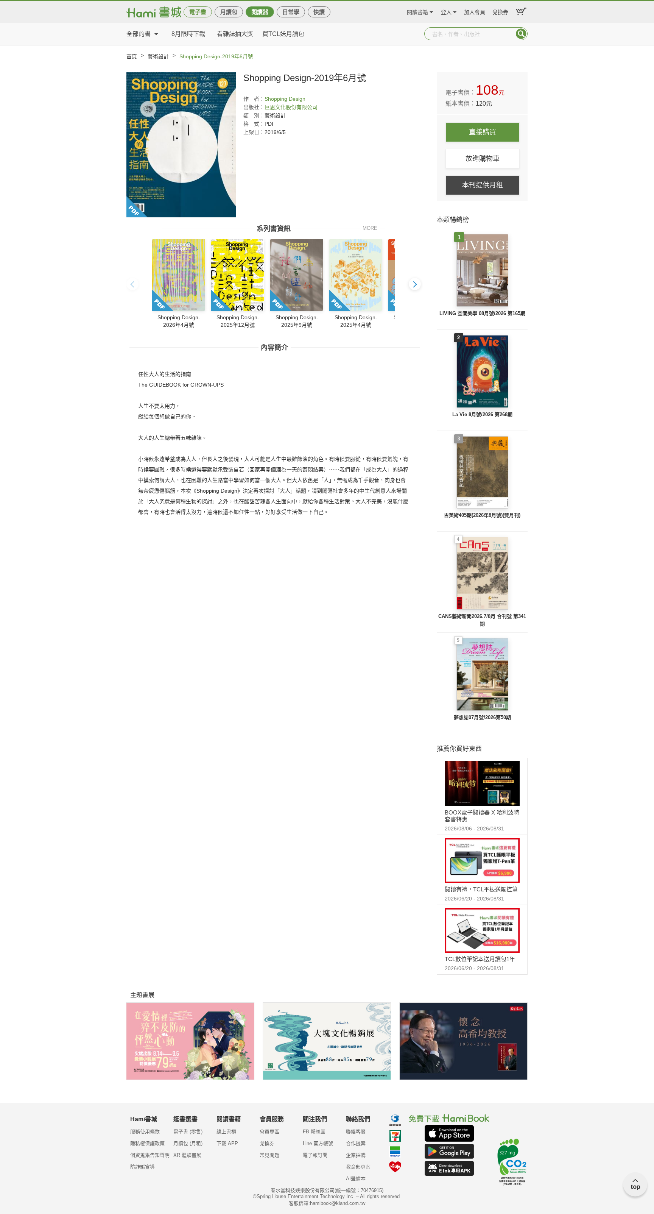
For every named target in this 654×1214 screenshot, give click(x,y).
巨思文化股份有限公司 (291, 107)
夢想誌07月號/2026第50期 (482, 717)
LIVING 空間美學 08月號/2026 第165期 (482, 313)
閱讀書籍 (417, 11)
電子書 (197, 12)
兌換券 (500, 11)
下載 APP (227, 1143)
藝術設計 (158, 56)
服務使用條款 (145, 1131)
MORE (370, 228)
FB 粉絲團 (314, 1131)
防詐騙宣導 (142, 1167)
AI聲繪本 (356, 1178)
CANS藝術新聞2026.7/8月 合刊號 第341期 (482, 620)
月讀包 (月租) (187, 1143)
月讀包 (228, 12)
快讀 (319, 12)
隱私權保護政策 (147, 1143)
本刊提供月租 (482, 185)
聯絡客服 (356, 1131)
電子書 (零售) (187, 1131)
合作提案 (356, 1143)
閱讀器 (259, 12)
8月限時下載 (188, 34)
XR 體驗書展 (187, 1155)
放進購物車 (483, 158)
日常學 (290, 12)
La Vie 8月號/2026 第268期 (482, 414)
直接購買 (482, 132)
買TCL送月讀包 (283, 34)
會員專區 (269, 1131)
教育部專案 (358, 1167)
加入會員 (474, 11)
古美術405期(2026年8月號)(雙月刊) (482, 515)
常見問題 (269, 1155)
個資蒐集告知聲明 (150, 1155)
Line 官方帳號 (318, 1143)
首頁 (131, 56)
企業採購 (356, 1155)
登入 (446, 11)
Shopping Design (285, 99)
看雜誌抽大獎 (235, 34)
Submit (521, 34)
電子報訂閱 (315, 1155)
